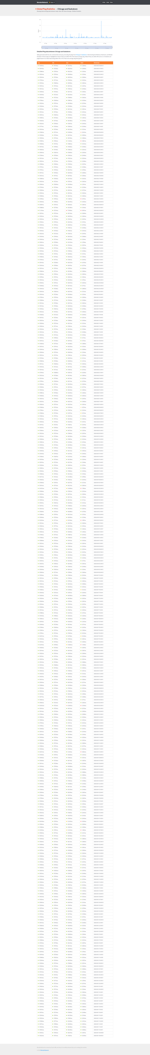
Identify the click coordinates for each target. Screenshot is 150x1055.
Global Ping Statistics (46, 9)
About (107, 2)
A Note (103, 2)
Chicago (78, 54)
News (111, 2)
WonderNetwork (42, 2)
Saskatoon (84, 54)
